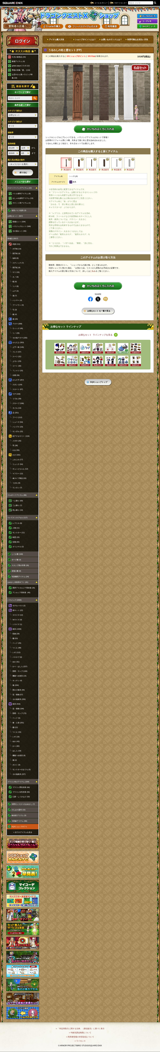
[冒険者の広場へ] (17, 26)
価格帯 (10, 132)
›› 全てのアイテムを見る (22, 832)
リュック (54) (17, 464)
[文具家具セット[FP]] (59, 361)
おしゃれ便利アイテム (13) (22, 198)
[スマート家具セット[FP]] (135, 348)
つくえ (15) (16, 732)
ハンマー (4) (17, 300)
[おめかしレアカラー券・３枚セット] (123, 348)
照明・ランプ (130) (19, 671)
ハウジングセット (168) (21, 226)
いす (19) (16, 737)
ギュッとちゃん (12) (20, 469)
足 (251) (15, 413)
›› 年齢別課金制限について (80, 1033)
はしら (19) (16, 751)
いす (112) (16, 652)
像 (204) (15, 685)
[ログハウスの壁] (104, 162)
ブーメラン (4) (18, 305)
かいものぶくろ (147, 16)
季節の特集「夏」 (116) (21, 70)
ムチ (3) (15, 291)
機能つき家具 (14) (19, 676)
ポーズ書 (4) (16, 560)
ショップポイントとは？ (85, 39)
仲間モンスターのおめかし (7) (23, 804)
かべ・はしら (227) (19, 666)
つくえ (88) (16, 648)
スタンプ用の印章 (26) (20, 565)
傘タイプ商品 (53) (19, 478)
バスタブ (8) (17, 657)
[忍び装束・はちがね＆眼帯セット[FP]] (59, 348)
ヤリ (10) (16, 272)
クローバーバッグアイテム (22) (20, 188)
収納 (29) (16, 634)
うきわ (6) (16, 483)
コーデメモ (147, 21)
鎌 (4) (14, 314)
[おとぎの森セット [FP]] (72, 348)
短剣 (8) (15, 258)
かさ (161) (16, 455)
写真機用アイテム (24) (20, 577)
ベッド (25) (16, 643)
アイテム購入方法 (56, 39)
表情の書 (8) (16, 571)
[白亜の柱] (116, 162)
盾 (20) (15, 319)
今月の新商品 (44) (19, 57)
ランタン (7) (17, 488)
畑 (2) (14, 760)
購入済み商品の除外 (16, 160)
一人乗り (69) (17, 501)
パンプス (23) (17, 427)
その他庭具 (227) (19, 774)
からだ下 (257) (18, 380)
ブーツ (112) (17, 417)
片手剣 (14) (16, 249)
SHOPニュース (147, 26)
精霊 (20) (16, 537)
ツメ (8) (15, 286)
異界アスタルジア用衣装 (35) (23, 588)
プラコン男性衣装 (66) (21, 787)
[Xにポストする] (97, 299)
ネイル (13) (16, 408)
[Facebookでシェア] (90, 299)
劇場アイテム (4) (18, 61)
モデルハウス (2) (18, 606)
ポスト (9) (16, 765)
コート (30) (16, 366)
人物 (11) (16, 528)
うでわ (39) (16, 399)
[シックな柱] (66, 162)
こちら (93, 271)
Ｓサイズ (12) (17, 615)
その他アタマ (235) (19, 338)
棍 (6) (14, 282)
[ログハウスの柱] (91, 162)
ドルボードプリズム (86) (17, 495)
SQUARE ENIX (12, 3)
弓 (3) (14, 310)
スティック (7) (18, 263)
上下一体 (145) (18, 347)
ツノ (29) (16, 333)
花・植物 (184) (18, 709)
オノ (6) (15, 277)
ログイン (22, 41)
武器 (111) (16, 244)
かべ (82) (16, 746)
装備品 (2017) (13, 238)
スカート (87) (17, 389)
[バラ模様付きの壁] (78, 162)
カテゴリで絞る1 (15, 111)
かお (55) (16, 450)
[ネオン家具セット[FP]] (72, 361)
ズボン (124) (17, 385)
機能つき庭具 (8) (18, 755)
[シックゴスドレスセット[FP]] (97, 361)
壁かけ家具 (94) (18, 690)
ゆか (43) (16, 741)
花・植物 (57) (17, 695)
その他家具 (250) (19, 699)
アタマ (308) (17, 324)
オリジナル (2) (18, 547)
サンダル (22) (17, 431)
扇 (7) (14, 296)
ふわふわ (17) (17, 459)
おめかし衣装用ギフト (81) (18, 582)
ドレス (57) (16, 352)
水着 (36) (16, 375)
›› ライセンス (80, 1041)
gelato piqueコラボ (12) (21, 66)
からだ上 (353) (18, 342)
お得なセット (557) (15, 216)
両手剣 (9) (16, 253)
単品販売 (67, 170)
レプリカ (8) (17, 523)
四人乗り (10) (17, 510)
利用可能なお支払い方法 (137, 39)
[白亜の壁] (129, 162)
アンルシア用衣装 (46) (21, 592)
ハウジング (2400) (15, 600)
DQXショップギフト (19, 827)
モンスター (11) (18, 532)
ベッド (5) (16, 718)
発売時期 (11, 144)
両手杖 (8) (16, 267)
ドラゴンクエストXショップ (80, 15)
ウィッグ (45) (17, 328)
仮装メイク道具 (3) (19, 210)
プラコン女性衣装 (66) (21, 792)
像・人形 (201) (18, 723)
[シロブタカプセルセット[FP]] (110, 348)
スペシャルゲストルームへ (22, 843)
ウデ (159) (16, 394)
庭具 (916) (16, 704)
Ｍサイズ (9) (17, 620)
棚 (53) (15, 638)
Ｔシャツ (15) (17, 370)
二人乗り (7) (17, 505)
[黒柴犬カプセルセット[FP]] (135, 361)
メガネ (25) (16, 441)
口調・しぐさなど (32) (21, 797)
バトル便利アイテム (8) (21, 193)
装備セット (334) (19, 222)
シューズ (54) (17, 422)
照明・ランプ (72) (19, 713)
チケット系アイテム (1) (21, 203)
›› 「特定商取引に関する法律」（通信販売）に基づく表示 (80, 1028)
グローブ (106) (18, 403)
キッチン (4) (17, 680)
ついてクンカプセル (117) (18, 518)
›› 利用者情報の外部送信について (80, 1037)
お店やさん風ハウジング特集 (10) (22, 76)
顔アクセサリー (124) (21, 436)
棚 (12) (15, 727)
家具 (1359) (16, 629)
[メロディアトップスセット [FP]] (110, 361)
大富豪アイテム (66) (19, 821)
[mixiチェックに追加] (105, 299)
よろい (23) (16, 361)
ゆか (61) (16, 662)
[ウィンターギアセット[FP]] (123, 361)
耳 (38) (15, 445)
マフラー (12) (17, 473)
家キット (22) (17, 610)
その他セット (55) (19, 231)
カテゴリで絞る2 (15, 121)
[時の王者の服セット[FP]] (97, 348)
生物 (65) (16, 542)
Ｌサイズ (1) (17, 624)
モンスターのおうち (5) (21, 769)
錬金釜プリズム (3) (19, 815)
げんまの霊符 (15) (18, 810)
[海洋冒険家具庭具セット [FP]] (85, 361)
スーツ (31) (16, 356)
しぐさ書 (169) (17, 554)
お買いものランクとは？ (111, 39)
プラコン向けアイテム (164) (18, 782)
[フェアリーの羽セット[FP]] (85, 348)
